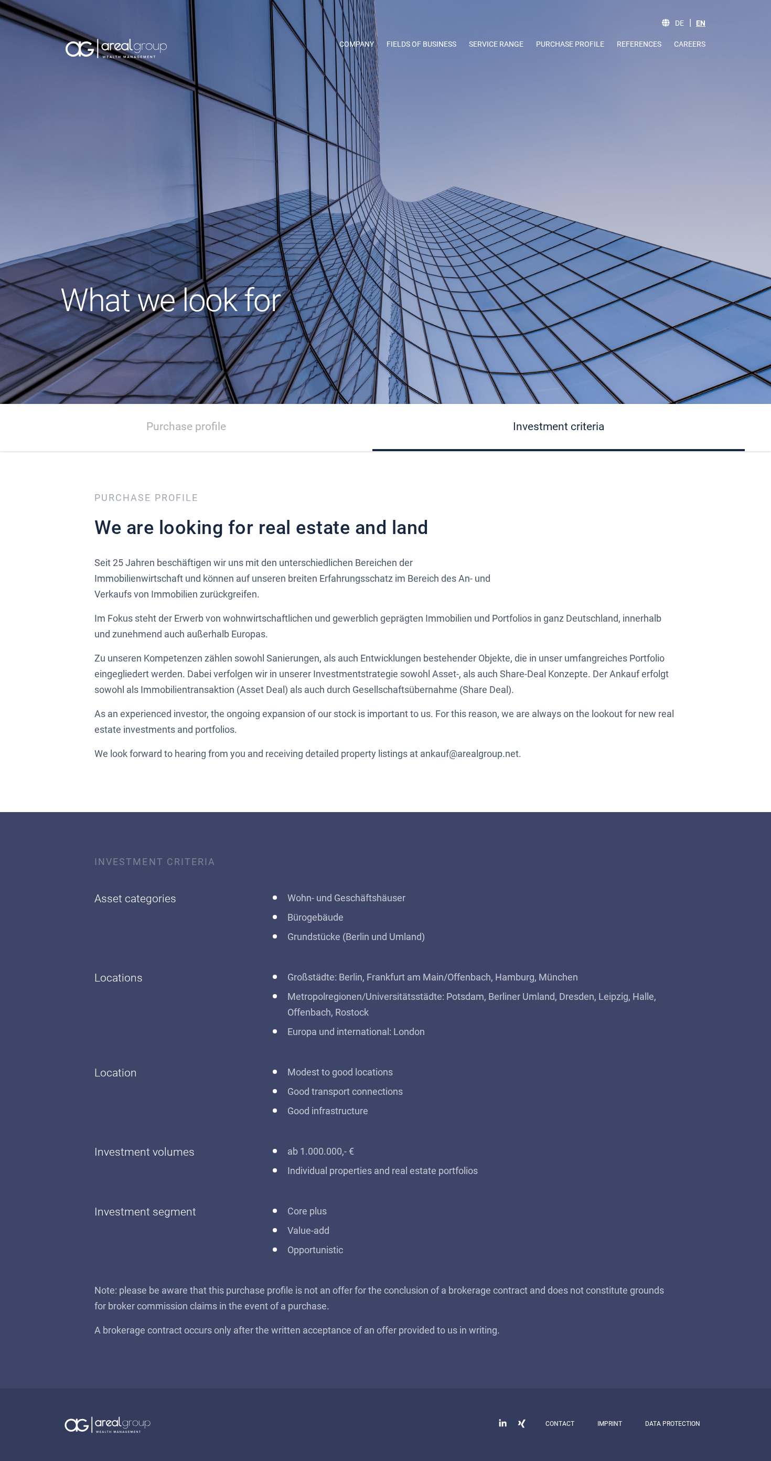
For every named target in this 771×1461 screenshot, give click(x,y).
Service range (496, 44)
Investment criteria (558, 426)
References (639, 44)
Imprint (609, 1423)
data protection (672, 1423)
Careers (689, 44)
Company (356, 44)
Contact (559, 1423)
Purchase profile (570, 44)
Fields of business (421, 44)
